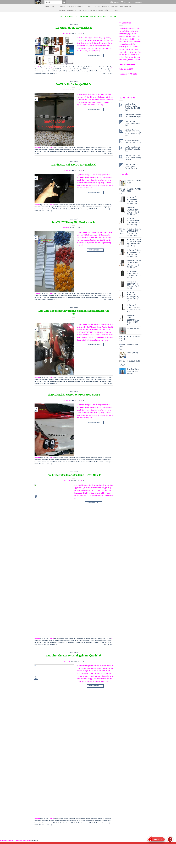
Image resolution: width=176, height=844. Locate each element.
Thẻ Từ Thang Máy (125, 6)
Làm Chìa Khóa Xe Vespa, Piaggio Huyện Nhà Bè (73, 655)
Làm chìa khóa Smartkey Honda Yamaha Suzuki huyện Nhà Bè (72, 67)
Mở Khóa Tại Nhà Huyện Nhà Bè (74, 27)
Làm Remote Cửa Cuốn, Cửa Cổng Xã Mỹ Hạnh (133, 116)
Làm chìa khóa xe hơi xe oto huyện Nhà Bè (47, 69)
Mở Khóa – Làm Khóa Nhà (87, 10)
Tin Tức (115, 10)
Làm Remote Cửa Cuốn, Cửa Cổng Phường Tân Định (133, 149)
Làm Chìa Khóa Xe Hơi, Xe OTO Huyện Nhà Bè (74, 394)
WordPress (34, 840)
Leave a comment (108, 73)
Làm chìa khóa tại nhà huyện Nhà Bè (101, 67)
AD (84, 33)
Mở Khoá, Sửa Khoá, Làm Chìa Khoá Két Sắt (133, 141)
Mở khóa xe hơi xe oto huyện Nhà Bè (86, 151)
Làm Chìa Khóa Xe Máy (84, 6)
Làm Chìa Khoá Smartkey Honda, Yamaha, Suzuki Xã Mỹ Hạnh (132, 107)
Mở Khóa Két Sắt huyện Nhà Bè (73, 84)
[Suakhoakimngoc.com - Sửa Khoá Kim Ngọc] (38, 2)
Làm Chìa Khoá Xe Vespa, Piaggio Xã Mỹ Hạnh (132, 123)
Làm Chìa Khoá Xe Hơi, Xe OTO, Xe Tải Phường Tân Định (133, 157)
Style (71, 24)
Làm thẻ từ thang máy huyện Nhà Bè (47, 71)
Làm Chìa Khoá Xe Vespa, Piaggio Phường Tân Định (131, 166)
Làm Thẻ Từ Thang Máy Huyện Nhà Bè (74, 222)
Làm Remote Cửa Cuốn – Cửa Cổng (106, 6)
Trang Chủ (47, 6)
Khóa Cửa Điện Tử (104, 10)
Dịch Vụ (54, 6)
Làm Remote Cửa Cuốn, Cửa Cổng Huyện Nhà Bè (74, 474)
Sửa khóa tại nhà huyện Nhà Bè (48, 73)
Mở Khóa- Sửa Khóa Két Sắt (68, 10)
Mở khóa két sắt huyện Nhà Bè (67, 71)
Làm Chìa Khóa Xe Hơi (67, 6)
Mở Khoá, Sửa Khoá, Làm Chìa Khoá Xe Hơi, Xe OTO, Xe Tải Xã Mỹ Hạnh (133, 133)
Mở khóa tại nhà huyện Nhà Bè (85, 71)
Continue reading (95, 55)
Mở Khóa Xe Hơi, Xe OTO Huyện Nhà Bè (73, 164)
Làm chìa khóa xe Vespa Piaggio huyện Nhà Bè (73, 69)
